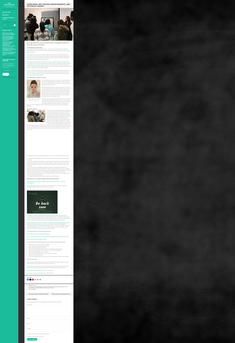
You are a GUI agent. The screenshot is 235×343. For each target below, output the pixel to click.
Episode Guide (6, 12)
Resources (5, 15)
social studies (50, 287)
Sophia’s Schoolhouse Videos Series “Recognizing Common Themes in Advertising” (47, 215)
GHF (66, 286)
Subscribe (6, 74)
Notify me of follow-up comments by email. (38, 333)
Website (29, 328)
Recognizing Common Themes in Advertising (38, 294)
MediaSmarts (30, 266)
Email (28, 323)
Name (29, 318)
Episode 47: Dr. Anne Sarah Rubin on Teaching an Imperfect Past (9, 49)
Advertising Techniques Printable (35, 273)
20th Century (31, 286)
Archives (50, 286)
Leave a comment (32, 289)
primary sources (43, 287)
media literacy (35, 287)
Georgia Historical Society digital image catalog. (38, 233)
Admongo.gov (30, 262)
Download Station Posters (33, 185)
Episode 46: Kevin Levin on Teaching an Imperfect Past (9, 54)
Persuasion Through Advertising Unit (36, 270)
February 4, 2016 (31, 285)
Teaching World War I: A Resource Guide (60, 294)
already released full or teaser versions (39, 59)
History (30, 287)
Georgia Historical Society (8, 18)
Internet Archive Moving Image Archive (36, 239)
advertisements (38, 286)
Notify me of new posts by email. (36, 336)
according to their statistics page (35, 74)
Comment (30, 304)
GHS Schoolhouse (9, 3)
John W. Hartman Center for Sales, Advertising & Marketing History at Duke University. (48, 236)
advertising (45, 286)
